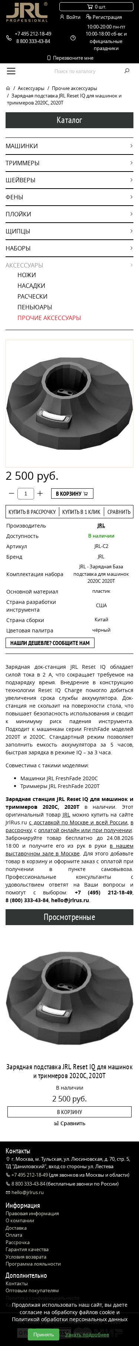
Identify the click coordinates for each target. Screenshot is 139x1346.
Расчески (32, 296)
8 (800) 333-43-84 (27, 900)
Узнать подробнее (87, 1334)
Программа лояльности (33, 1263)
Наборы (18, 248)
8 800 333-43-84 (28, 1183)
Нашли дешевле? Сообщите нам (50, 643)
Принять (43, 1334)
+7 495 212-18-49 (29, 1174)
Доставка (16, 1227)
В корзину (69, 493)
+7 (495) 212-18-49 (103, 892)
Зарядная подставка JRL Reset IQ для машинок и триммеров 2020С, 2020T (69, 1071)
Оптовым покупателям (32, 1290)
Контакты (17, 1283)
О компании (20, 1220)
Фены (14, 197)
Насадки (31, 286)
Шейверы (21, 180)
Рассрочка (18, 1242)
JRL (101, 525)
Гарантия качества (27, 1249)
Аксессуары (31, 88)
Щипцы (18, 231)
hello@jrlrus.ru (27, 1192)
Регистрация (107, 17)
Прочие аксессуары (74, 88)
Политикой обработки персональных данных (70, 1319)
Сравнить (118, 511)
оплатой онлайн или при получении (85, 830)
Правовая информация (32, 1213)
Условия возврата (26, 1256)
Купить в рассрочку (32, 511)
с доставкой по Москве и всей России (78, 822)
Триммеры (23, 163)
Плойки (18, 214)
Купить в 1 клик (81, 511)
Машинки (22, 146)
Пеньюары (34, 307)
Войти (72, 17)
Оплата (14, 1235)
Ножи (26, 275)
